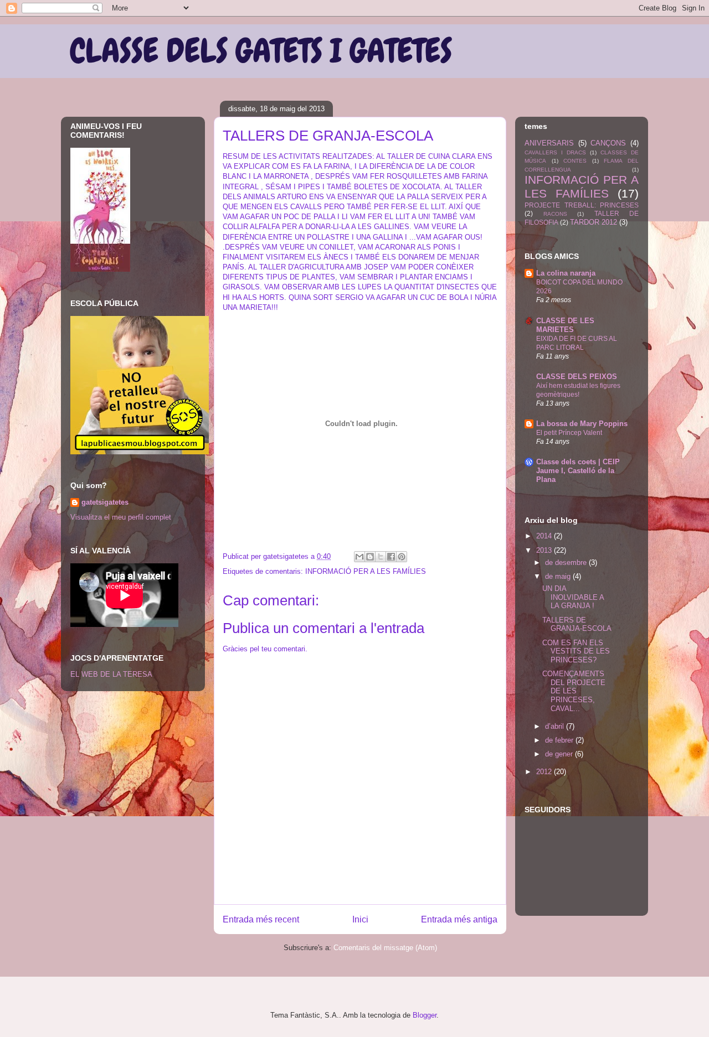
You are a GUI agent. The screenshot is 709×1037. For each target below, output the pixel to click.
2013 (545, 550)
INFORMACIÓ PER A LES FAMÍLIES (365, 571)
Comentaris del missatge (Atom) (385, 947)
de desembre (567, 562)
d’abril (555, 726)
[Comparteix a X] (380, 556)
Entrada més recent (261, 919)
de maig (559, 576)
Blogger (424, 1015)
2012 (545, 772)
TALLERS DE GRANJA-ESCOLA (577, 624)
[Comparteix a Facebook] (391, 556)
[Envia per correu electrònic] (359, 556)
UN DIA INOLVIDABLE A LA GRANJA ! (573, 597)
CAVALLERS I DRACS (555, 152)
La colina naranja (565, 273)
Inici (360, 919)
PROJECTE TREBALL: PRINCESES (582, 205)
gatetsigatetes (105, 502)
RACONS (555, 214)
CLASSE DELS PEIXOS (576, 376)
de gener (560, 754)
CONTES (575, 161)
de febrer (560, 740)
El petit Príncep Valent (569, 433)
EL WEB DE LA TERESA (111, 674)
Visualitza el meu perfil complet (120, 517)
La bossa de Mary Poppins (582, 423)
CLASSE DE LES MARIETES (565, 325)
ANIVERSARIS (549, 143)
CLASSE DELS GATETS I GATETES (261, 50)
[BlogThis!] (370, 556)
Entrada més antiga (459, 919)
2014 (545, 536)
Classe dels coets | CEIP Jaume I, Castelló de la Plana (578, 471)
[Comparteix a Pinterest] (401, 556)
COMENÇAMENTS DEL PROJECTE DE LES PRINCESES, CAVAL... (573, 691)
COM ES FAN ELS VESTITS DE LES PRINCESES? (576, 651)
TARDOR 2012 (593, 222)
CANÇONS (608, 143)
